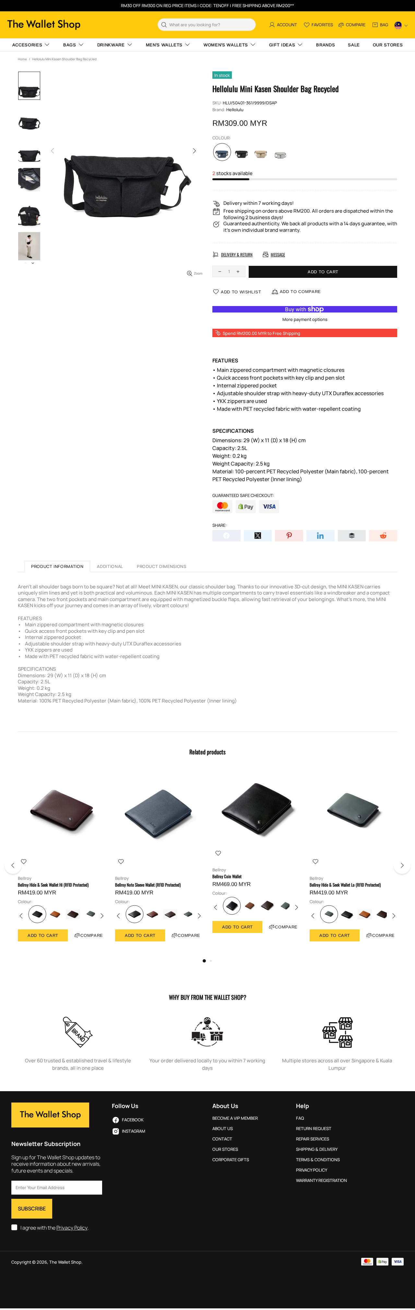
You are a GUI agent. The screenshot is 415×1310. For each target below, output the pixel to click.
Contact (222, 1139)
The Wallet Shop (44, 24)
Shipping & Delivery (317, 1149)
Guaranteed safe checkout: (243, 495)
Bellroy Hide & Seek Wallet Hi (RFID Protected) (53, 885)
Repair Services (312, 1139)
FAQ (300, 1118)
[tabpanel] (61, 861)
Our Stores (225, 1149)
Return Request (313, 1128)
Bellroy (24, 878)
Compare (91, 935)
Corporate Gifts (230, 1159)
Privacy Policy (72, 1228)
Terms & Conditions (318, 1159)
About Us (222, 1128)
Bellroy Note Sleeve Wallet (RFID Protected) (148, 885)
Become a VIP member (235, 1118)
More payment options (304, 319)
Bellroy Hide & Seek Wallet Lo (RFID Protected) (345, 885)
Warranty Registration (321, 1180)
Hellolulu (234, 109)
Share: (219, 525)
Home (22, 59)
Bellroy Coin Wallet (227, 876)
